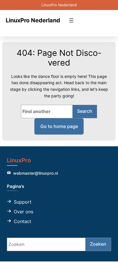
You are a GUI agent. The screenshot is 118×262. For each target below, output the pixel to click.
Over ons (23, 211)
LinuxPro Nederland (33, 20)
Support (23, 202)
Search (84, 111)
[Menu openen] (71, 20)
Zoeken (98, 244)
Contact (22, 221)
